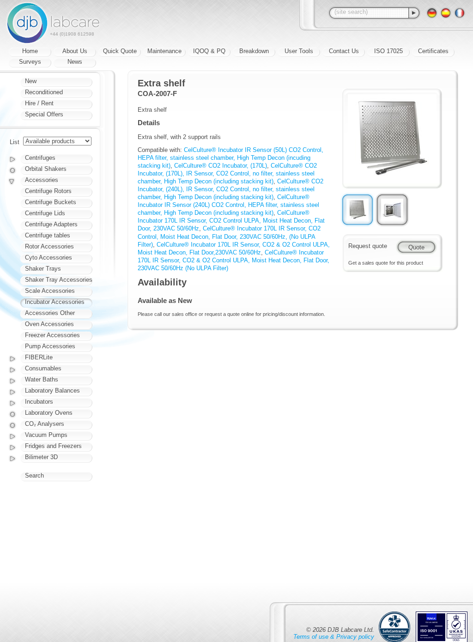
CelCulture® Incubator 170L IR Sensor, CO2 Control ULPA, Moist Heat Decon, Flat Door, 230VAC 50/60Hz (231, 220)
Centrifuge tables (47, 235)
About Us (74, 51)
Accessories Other (50, 312)
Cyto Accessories (48, 257)
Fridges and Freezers (53, 445)
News (74, 61)
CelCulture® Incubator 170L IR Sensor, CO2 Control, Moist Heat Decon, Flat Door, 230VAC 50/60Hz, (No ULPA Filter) (229, 236)
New (30, 81)
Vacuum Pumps (46, 434)
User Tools (299, 51)
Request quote (367, 245)
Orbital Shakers (46, 168)
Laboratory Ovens (49, 412)
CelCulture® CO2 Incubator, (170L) (220, 165)
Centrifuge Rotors (48, 191)
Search (34, 475)
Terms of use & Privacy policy (333, 636)
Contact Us (344, 51)
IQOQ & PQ (209, 51)
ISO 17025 (388, 51)
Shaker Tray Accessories (58, 279)
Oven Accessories (49, 324)
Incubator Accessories (55, 301)
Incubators (39, 401)
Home (30, 51)
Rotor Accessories (49, 246)
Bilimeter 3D (41, 457)
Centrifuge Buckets (50, 202)
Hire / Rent (39, 103)
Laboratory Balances (52, 390)
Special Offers (44, 114)
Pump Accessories (50, 346)
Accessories (41, 179)
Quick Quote (120, 51)
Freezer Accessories (52, 335)
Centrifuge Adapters (51, 224)
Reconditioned (44, 92)
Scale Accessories (50, 290)
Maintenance (164, 51)
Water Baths (41, 379)
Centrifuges (40, 157)
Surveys (30, 61)
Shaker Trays (43, 268)
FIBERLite (39, 357)
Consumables (43, 368)
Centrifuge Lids (45, 213)
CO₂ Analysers (44, 423)
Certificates (433, 51)
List (14, 142)
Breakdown (254, 51)
